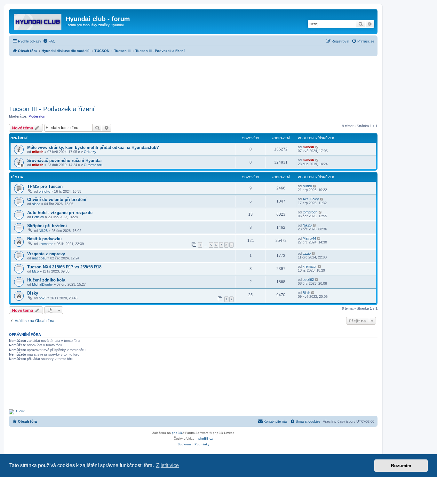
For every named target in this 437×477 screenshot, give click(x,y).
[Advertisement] (193, 79)
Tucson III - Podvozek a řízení (52, 108)
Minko (307, 186)
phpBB (177, 433)
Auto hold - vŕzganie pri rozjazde (59, 212)
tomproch (310, 212)
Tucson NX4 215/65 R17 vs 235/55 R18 (64, 267)
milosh (38, 152)
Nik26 (43, 231)
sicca (36, 204)
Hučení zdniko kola (46, 280)
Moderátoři (36, 116)
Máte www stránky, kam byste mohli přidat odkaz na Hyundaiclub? (93, 147)
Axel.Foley (311, 199)
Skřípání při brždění (47, 225)
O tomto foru (93, 165)
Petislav (38, 217)
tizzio (307, 253)
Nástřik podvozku (44, 238)
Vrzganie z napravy (46, 253)
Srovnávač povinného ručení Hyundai (64, 160)
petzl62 (308, 279)
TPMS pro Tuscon (45, 186)
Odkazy (90, 152)
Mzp (35, 271)
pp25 (42, 298)
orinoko (44, 191)
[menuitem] (49, 41)
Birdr (306, 293)
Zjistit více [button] (167, 465)
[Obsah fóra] (38, 21)
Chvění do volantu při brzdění (56, 199)
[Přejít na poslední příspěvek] (317, 147)
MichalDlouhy (42, 284)
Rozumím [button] (401, 465)
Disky (32, 293)
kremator (46, 244)
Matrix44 (309, 238)
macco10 (39, 258)
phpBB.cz (205, 438)
